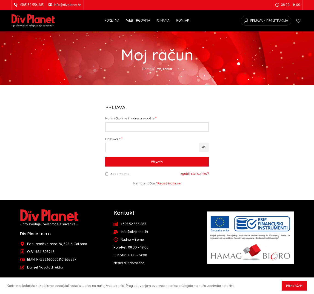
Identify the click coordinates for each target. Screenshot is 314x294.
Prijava (157, 161)
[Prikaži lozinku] (204, 147)
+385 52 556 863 (31, 5)
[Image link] (49, 217)
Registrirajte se (169, 183)
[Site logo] (33, 20)
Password (114, 138)
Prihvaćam (294, 285)
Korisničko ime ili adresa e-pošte (131, 118)
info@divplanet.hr (67, 5)
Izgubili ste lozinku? (194, 174)
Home (146, 69)
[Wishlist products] (298, 20)
